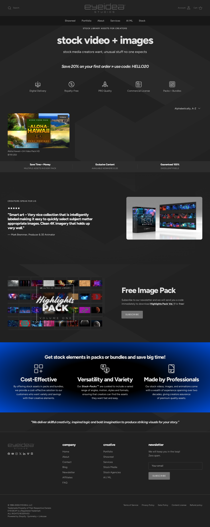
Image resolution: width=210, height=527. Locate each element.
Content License (179, 505)
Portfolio (86, 20)
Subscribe (159, 476)
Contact (66, 462)
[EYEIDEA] (105, 8)
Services (115, 20)
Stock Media (110, 467)
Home (65, 451)
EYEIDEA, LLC (26, 505)
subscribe (132, 314)
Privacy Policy (148, 505)
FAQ (64, 482)
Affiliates (67, 477)
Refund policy (196, 505)
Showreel (70, 20)
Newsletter (68, 472)
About (100, 20)
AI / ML (107, 477)
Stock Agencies (112, 472)
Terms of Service (130, 505)
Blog (64, 467)
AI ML (129, 20)
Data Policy (163, 505)
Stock (142, 20)
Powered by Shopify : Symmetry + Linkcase (27, 516)
